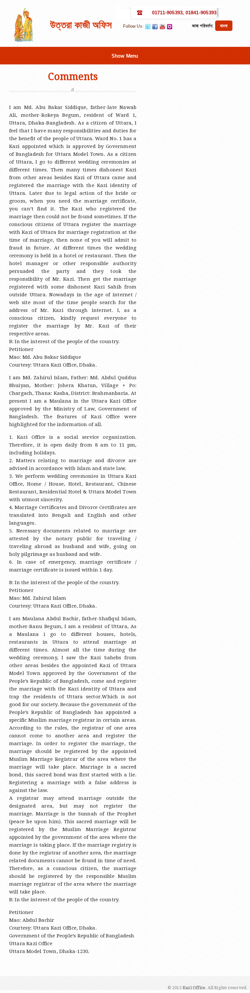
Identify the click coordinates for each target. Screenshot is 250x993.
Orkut (169, 26)
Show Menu (125, 56)
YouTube (162, 26)
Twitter (147, 26)
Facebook (155, 26)
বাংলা (224, 25)
